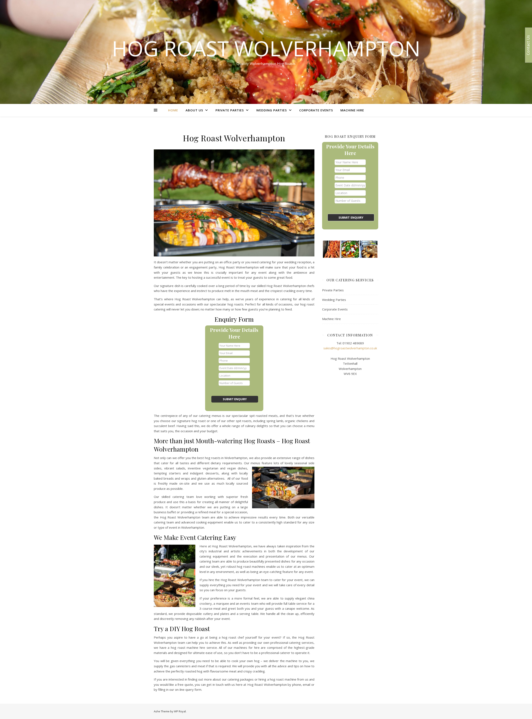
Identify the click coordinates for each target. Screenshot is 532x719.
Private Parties (230, 110)
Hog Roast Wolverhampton (266, 48)
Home (173, 110)
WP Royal (180, 711)
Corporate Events (316, 110)
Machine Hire (352, 110)
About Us (194, 110)
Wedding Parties (271, 110)
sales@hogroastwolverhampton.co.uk (350, 348)
